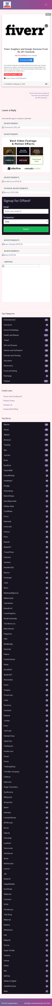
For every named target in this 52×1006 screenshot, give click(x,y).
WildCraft (25, 894)
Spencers (25, 782)
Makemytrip (25, 598)
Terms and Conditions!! (12, 397)
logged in (14, 118)
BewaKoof (25, 608)
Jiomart (25, 455)
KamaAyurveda (25, 501)
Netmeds (25, 521)
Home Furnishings (25, 330)
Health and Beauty (25, 335)
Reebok (25, 716)
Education (25, 361)
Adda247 (25, 547)
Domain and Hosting (25, 356)
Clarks (25, 966)
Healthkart (25, 481)
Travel (25, 340)
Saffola (25, 976)
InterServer (25, 853)
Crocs (25, 516)
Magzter (25, 940)
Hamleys (25, 813)
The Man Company (25, 772)
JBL (25, 874)
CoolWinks (25, 511)
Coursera (25, 899)
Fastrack (25, 557)
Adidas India (25, 506)
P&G (25, 639)
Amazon (25, 440)
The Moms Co (25, 624)
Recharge (25, 376)
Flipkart (25, 435)
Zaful (25, 700)
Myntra (25, 425)
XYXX (25, 904)
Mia (25, 971)
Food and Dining (25, 371)
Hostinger (25, 578)
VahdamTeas (25, 736)
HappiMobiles (25, 884)
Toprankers (25, 603)
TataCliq (25, 445)
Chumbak (25, 838)
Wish (25, 991)
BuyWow (25, 465)
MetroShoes (25, 629)
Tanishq (25, 955)
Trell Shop (25, 915)
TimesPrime (25, 552)
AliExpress (25, 797)
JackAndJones (25, 986)
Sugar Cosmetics (25, 787)
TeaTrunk (25, 731)
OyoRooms (25, 792)
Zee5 (25, 583)
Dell (25, 935)
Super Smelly (25, 950)
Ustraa (25, 961)
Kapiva (25, 654)
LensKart (25, 843)
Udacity (25, 833)
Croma (25, 945)
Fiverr (8, 78)
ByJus (25, 828)
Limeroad (25, 527)
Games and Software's (19, 78)
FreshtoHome (25, 659)
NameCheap (25, 496)
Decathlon (25, 670)
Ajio (25, 450)
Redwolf (25, 879)
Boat (25, 460)
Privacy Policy (9, 401)
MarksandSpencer (25, 593)
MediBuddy (25, 644)
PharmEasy (25, 491)
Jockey (25, 721)
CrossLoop (25, 695)
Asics (25, 588)
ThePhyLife (25, 746)
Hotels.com (25, 751)
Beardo (25, 542)
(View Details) (32, 55)
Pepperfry (25, 634)
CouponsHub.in (12, 1003)
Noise (25, 665)
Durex (25, 685)
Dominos (25, 705)
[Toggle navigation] (46, 5)
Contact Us (7, 405)
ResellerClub (25, 567)
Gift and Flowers (25, 345)
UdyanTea (25, 741)
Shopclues (25, 802)
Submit (26, 229)
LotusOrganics (25, 613)
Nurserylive (25, 680)
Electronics (25, 366)
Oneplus (25, 690)
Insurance (25, 325)
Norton (25, 573)
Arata (25, 859)
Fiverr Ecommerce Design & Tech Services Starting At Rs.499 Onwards (39, 95)
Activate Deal (25, 60)
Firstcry (25, 532)
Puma (25, 761)
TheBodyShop (25, 767)
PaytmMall (25, 470)
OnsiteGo (25, 710)
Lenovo (25, 869)
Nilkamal (25, 920)
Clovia (25, 430)
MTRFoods (25, 823)
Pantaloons (25, 910)
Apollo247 (25, 675)
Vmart (25, 756)
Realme (25, 925)
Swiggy (25, 486)
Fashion (25, 381)
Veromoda (25, 848)
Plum (25, 537)
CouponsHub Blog (10, 409)
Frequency (9, 217)
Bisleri (25, 807)
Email (7, 207)
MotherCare (25, 864)
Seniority (25, 649)
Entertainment (25, 320)
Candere (25, 562)
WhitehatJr (25, 930)
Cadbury (25, 777)
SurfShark (25, 889)
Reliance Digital (25, 981)
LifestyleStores (25, 818)
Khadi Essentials (25, 619)
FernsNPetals (25, 476)
